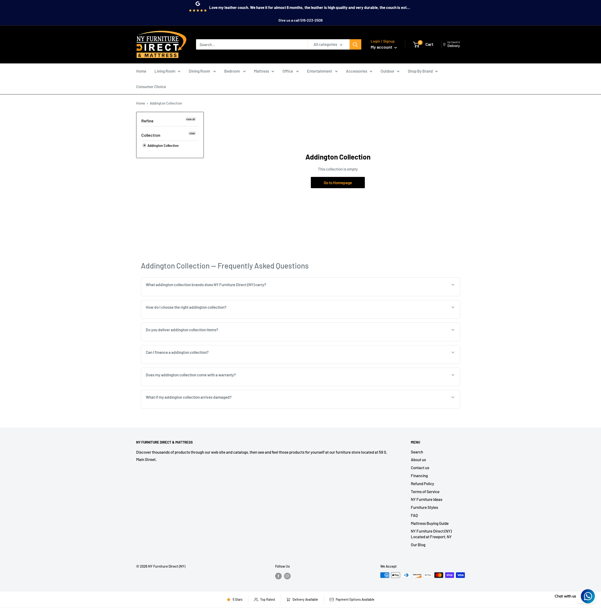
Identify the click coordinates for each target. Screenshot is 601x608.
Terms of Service (425, 491)
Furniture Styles (424, 507)
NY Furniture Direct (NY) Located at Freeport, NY (431, 534)
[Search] (355, 44)
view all (190, 119)
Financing (419, 475)
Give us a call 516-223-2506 (300, 20)
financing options (183, 363)
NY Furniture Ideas (426, 499)
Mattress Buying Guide (430, 523)
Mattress (261, 71)
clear (192, 133)
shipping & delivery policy (419, 341)
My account (382, 47)
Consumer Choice (151, 86)
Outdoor (387, 71)
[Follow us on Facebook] (278, 575)
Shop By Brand (420, 71)
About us (418, 459)
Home (141, 71)
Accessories (356, 71)
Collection (150, 135)
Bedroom (232, 71)
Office (288, 71)
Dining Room (200, 71)
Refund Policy (422, 483)
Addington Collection (163, 146)
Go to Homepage (338, 182)
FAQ (414, 515)
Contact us (420, 467)
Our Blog (418, 544)
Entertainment (320, 71)
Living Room (164, 71)
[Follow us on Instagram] (287, 575)
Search (417, 451)
